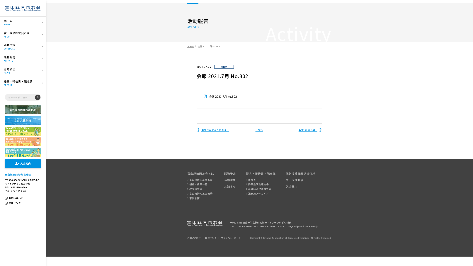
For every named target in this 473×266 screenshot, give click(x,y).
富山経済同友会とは (201, 179)
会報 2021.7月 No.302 (223, 96)
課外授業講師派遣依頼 (300, 173)
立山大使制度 (295, 180)
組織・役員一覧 (198, 184)
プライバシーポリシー (232, 238)
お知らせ (230, 186)
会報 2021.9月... (308, 130)
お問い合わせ (16, 198)
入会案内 (292, 186)
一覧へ (259, 130)
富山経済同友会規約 (201, 193)
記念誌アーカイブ (258, 193)
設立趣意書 (195, 189)
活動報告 (230, 180)
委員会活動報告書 (258, 184)
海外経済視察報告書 (259, 189)
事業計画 (194, 198)
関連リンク (15, 203)
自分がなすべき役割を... (215, 130)
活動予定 (230, 173)
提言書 (252, 179)
